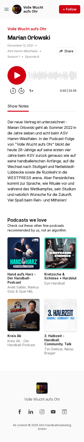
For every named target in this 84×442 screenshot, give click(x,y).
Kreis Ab (14, 336)
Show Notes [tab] (18, 106)
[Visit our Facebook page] (19, 411)
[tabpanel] (42, 163)
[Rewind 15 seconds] (13, 90)
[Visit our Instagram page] (42, 411)
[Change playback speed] (31, 90)
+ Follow (70, 9)
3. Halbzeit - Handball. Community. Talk (57, 340)
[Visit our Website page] (64, 411)
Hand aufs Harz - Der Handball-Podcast (21, 278)
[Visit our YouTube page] (53, 411)
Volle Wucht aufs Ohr (33, 9)
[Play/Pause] (16, 75)
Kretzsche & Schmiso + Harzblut (60, 276)
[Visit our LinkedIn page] (30, 411)
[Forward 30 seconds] (21, 90)
